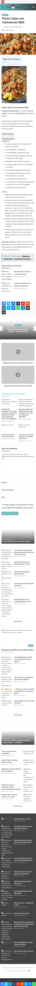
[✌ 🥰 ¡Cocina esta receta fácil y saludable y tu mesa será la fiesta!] (7, 693)
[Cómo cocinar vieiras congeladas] (28, 754)
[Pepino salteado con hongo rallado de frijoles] (7, 945)
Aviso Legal (10, 980)
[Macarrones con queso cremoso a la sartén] (28, 798)
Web (3, 497)
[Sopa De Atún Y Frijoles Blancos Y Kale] (28, 763)
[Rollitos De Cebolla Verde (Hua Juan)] (7, 884)
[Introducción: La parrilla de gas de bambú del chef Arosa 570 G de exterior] (7, 554)
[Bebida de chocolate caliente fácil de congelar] (28, 775)
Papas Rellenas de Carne (22, 819)
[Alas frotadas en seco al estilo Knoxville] (7, 705)
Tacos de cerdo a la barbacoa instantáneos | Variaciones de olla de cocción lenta (24, 924)
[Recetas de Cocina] (13, 7)
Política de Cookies (21, 980)
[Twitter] (9, 304)
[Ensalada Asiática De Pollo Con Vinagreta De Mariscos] (7, 862)
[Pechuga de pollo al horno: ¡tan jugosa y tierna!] (7, 831)
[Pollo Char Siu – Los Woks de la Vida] (7, 905)
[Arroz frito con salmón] (7, 916)
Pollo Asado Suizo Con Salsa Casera (16, 541)
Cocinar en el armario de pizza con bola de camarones (26, 436)
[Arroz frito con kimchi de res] (7, 955)
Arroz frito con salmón (21, 913)
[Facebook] (4, 304)
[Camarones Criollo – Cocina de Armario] (9, 428)
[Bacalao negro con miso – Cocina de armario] (7, 275)
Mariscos (5, 15)
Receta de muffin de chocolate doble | (18, 650)
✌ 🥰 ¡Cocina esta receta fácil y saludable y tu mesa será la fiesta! (24, 691)
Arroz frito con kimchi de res (23, 951)
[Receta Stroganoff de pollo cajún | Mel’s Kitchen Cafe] (7, 847)
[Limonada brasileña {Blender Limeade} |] (7, 590)
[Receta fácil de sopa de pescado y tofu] (7, 576)
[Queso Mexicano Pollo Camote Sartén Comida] (7, 565)
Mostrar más (18, 621)
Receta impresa (7, 134)
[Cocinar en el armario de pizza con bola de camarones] (26, 428)
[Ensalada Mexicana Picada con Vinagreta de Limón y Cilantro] (7, 665)
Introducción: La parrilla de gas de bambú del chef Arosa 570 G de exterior (24, 552)
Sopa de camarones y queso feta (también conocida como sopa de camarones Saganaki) (26, 413)
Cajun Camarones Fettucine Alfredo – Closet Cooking (18, 330)
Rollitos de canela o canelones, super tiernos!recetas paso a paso (11, 787)
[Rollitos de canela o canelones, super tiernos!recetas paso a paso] (28, 788)
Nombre (5, 482)
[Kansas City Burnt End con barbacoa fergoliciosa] (7, 875)
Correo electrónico (8, 490)
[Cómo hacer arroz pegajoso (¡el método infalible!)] (7, 681)
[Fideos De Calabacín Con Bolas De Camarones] (7, 287)
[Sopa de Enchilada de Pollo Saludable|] (7, 895)
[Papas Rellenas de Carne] (7, 821)
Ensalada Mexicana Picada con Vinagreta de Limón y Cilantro (23, 659)
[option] (18, 328)
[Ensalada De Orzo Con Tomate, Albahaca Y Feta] (7, 607)
